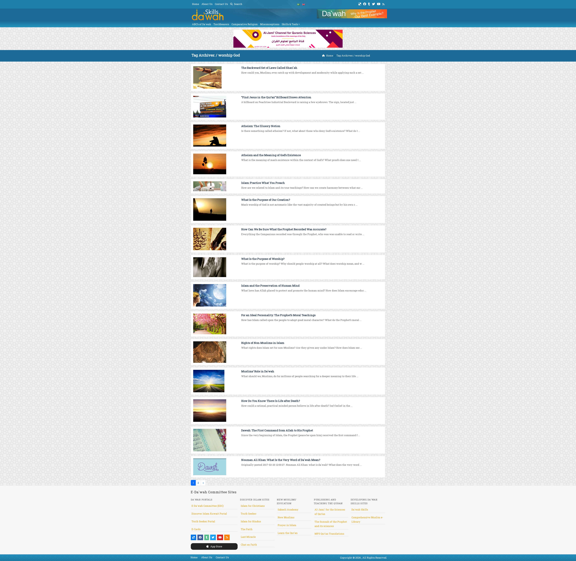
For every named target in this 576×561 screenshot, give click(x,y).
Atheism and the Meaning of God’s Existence (271, 155)
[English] (303, 4)
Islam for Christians (253, 505)
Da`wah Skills (359, 509)
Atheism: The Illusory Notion (260, 126)
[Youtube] (379, 4)
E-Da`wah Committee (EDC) (208, 505)
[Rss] (383, 4)
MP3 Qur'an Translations (329, 533)
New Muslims (286, 517)
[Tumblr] (369, 4)
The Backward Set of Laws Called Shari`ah (269, 68)
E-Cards (196, 529)
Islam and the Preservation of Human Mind (270, 285)
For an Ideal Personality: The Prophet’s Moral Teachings (278, 315)
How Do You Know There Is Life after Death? (270, 401)
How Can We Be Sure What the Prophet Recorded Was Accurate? (283, 229)
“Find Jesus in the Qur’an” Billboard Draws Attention (276, 97)
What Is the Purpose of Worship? (263, 259)
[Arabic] (298, 4)
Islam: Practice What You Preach (263, 183)
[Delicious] (360, 4)
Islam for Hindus (251, 521)
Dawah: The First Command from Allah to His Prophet (277, 430)
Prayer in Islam (287, 525)
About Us (206, 4)
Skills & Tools (290, 24)
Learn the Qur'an (288, 532)
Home (195, 4)
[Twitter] (374, 4)
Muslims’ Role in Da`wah (257, 371)
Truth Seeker (248, 513)
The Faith (246, 529)
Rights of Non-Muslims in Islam (262, 343)
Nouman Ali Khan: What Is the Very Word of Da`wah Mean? (280, 460)
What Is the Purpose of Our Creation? (265, 200)
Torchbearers (221, 24)
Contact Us (221, 4)
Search (237, 4)
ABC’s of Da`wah (201, 24)
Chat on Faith (249, 544)
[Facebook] (365, 4)
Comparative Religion (244, 24)
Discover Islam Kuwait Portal (209, 513)
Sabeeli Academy (288, 509)
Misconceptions (269, 24)
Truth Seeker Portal (203, 521)
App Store (216, 546)
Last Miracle (248, 536)
